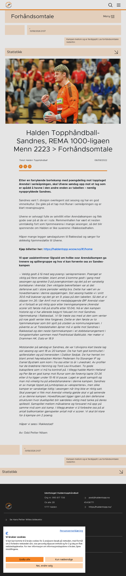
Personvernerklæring (71, 530)
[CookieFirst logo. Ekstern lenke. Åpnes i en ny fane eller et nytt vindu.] (7, 533)
